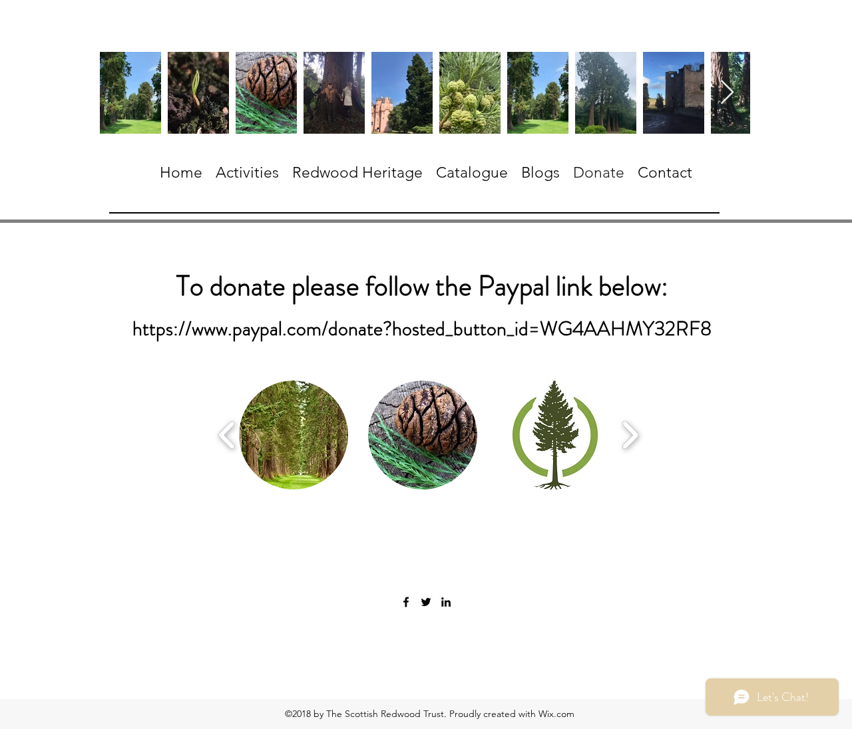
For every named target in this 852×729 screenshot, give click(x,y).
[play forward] (630, 435)
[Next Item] (727, 93)
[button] (293, 435)
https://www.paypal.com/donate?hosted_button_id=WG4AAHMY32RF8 (422, 328)
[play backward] (227, 435)
